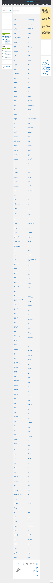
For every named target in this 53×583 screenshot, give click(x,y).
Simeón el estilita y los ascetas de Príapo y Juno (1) (33, 459)
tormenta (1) (29, 504)
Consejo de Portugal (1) (16, 236)
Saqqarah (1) (29, 423)
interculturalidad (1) (29, 33)
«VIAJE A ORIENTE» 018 (18, 564)
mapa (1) (28, 186)
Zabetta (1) (29, 552)
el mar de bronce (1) (16, 367)
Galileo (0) (15, 489)
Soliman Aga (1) (29, 468)
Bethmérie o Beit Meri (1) (16, 136)
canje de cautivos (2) (16, 172)
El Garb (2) (15, 354)
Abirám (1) (15, 33)
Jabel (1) (28, 42)
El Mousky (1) (15, 372)
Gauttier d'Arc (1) (16, 495)
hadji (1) (15, 516)
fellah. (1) (15, 449)
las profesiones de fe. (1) (30, 132)
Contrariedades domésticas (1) (17, 241)
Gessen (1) (15, 498)
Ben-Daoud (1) (15, 128)
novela (49, 70)
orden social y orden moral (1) (30, 319)
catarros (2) (15, 185)
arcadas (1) (15, 83)
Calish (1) (15, 167)
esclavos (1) (15, 425)
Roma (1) (28, 405)
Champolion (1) (15, 203)
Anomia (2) (15, 74)
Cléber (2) (15, 218)
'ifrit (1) (15, 19)
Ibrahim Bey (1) (15, 553)
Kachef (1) (29, 69)
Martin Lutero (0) (29, 194)
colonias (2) (15, 223)
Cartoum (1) (15, 181)
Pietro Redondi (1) (29, 359)
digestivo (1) (15, 282)
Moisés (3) (29, 250)
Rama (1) (28, 386)
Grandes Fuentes (32, 4)
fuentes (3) (15, 480)
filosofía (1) (15, 459)
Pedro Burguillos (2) (29, 342)
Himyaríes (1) (15, 530)
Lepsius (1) (29, 136)
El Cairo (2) (15, 331)
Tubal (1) (28, 516)
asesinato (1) (15, 91)
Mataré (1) (29, 199)
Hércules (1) (15, 526)
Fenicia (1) (15, 453)
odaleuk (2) (29, 310)
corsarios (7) (15, 245)
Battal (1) (15, 123)
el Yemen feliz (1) (16, 399)
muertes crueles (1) (29, 265)
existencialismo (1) (16, 439)
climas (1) (15, 219)
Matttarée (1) (29, 204)
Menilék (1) (29, 218)
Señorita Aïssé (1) (29, 449)
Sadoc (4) (29, 414)
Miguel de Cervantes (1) (30, 232)
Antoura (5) (15, 78)
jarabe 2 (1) (29, 46)
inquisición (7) (29, 29)
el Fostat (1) (15, 353)
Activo (7, 48)
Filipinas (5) (15, 458)
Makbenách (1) (29, 177)
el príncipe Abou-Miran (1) (16, 381)
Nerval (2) (29, 288)
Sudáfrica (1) (29, 476)
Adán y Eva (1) (15, 42)
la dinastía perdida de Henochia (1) (31, 105)
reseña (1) (29, 395)
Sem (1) (28, 441)
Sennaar (37, 574)
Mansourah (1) (29, 181)
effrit (36, 568)
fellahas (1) (15, 450)
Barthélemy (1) (15, 119)
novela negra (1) (29, 306)
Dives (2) (15, 290)
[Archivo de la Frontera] (5, 0)
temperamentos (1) (29, 490)
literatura (44, 69)
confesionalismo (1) (16, 228)
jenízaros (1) (29, 51)
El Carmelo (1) (15, 335)
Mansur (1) (29, 182)
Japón (48, 68)
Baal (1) (15, 100)
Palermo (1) (29, 332)
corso (46, 65)
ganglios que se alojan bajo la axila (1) (18, 494)
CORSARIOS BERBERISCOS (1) (17, 246)
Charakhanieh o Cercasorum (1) (17, 204)
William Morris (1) (29, 544)
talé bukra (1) (29, 480)
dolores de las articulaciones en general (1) (18, 299)
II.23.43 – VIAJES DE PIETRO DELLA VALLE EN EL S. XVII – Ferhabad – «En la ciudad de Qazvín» (46, 44)
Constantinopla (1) (16, 237)
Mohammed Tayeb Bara (7, 56)
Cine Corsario (22, 4)
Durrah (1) (15, 309)
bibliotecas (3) (15, 145)
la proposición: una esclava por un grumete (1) (32, 118)
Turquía (43, 74)
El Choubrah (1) (15, 340)
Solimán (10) (29, 467)
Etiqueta (21, 15)
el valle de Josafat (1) (16, 394)
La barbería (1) (29, 96)
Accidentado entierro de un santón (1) (18, 37)
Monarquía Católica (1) (30, 254)
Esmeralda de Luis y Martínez (23, 564)
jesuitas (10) (29, 55)
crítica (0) (15, 254)
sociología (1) (29, 462)
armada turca (44, 61)
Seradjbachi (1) (29, 450)
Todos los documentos (16, 11)
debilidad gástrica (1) (16, 272)
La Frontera (6, 4)
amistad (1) (15, 69)
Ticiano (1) (29, 494)
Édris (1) (15, 318)
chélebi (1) (15, 209)
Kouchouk (37, 572)
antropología (45, 60)
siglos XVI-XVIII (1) (29, 458)
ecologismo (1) (15, 313)
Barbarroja (46, 62)
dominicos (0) (15, 300)
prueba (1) (29, 377)
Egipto (43, 65)
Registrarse (31, 1)
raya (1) (28, 387)
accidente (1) (15, 38)
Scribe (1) (29, 431)
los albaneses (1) (29, 150)
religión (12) (29, 391)
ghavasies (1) (15, 499)
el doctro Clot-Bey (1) (16, 345)
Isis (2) (28, 37)
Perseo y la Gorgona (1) (30, 350)
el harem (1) (15, 358)
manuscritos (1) (29, 185)
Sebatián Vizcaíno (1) (30, 432)
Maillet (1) (29, 176)
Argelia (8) (15, 87)
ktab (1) (28, 92)
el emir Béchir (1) (16, 349)
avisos (48, 61)
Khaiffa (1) (29, 78)
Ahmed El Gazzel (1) (16, 51)
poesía (48, 71)
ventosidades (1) (29, 534)
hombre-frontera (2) (16, 544)
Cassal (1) (15, 182)
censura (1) (15, 195)
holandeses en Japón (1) (16, 543)
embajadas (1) (15, 407)
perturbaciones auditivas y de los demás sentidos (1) (33, 351)
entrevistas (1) (15, 417)
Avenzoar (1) (15, 96)
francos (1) (15, 471)
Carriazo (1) (15, 176)
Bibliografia (18, 4)
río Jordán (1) (29, 400)
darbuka (37, 567)
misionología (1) (29, 236)
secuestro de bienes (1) (30, 436)
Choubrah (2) (15, 212)
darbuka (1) (15, 268)
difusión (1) (15, 281)
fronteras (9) (15, 477)
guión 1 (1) (15, 512)
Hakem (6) (15, 517)
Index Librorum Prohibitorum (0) (31, 20)
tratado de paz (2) (29, 512)
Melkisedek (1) (29, 210)
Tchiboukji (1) (29, 486)
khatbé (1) (29, 83)
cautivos (48, 62)
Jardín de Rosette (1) (30, 47)
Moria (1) (28, 261)
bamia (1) (15, 109)
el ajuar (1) (15, 322)
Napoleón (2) (29, 278)
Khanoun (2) (29, 82)
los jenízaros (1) (29, 159)
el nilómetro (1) (15, 376)
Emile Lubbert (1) (16, 408)
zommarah (37, 576)
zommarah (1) (29, 557)
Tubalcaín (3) (29, 517)
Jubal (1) (28, 64)
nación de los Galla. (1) (30, 274)
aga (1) (15, 46)
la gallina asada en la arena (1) (31, 110)
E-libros (38, 4)
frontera (48, 67)
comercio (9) (15, 227)
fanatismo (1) (15, 443)
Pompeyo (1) (29, 364)
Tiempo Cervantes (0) (30, 495)
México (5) (29, 227)
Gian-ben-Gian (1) (16, 503)
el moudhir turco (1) (16, 371)
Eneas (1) (15, 412)
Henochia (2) (15, 525)
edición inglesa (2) (16, 317)
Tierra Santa (45, 73)
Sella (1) (28, 440)
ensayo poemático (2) (16, 416)
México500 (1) (29, 228)
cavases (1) (15, 191)
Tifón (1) (28, 498)
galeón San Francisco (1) (16, 486)
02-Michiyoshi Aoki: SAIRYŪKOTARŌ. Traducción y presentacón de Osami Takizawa (46, 47)
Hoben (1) (15, 539)
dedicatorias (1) (15, 273)
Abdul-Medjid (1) (15, 29)
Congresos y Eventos (42, 4)
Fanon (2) (15, 444)
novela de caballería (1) (30, 305)
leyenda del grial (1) (29, 137)
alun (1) (15, 65)
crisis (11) (15, 250)
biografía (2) (15, 146)
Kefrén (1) (29, 74)
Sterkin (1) (29, 472)
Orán (44, 71)
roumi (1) (28, 409)
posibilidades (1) (29, 368)
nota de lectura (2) (29, 296)
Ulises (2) (28, 525)
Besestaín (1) (15, 132)
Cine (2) (15, 213)
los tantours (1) (29, 164)
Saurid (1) (29, 427)
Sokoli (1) (28, 463)
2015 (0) (15, 24)
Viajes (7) (28, 535)
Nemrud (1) (29, 287)
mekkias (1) (29, 209)
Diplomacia (48, 65)
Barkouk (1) (15, 118)
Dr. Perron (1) (15, 304)
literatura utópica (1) (30, 146)
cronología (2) (15, 255)
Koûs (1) (28, 91)
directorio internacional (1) (16, 286)
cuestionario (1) (15, 259)
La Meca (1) (29, 114)
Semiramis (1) (29, 445)
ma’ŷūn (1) (29, 168)
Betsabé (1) (15, 137)
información (45, 68)
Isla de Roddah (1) (29, 38)
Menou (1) (29, 219)
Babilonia (43, 62)
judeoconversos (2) (29, 65)
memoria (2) (29, 214)
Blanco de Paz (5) (16, 150)
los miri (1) (29, 163)
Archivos (15, 4)
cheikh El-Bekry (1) (16, 208)
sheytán (37, 575)
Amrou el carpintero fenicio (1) (17, 73)
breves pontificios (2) (16, 159)
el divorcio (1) (15, 344)
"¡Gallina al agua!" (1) (16, 20)
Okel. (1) (28, 314)
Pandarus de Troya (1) (30, 333)
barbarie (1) (15, 114)
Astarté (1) (15, 92)
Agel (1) (15, 47)
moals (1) (28, 246)
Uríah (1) (28, 530)
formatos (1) (15, 463)
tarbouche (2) (29, 485)
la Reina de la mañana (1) (30, 119)
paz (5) (28, 341)
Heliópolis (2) (15, 521)
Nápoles (43, 71)
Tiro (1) (28, 499)
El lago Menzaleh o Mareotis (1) (17, 363)
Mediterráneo (48, 69)
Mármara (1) (29, 191)
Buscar (19, 15)
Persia (47, 71)
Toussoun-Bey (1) (29, 507)
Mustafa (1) (29, 270)
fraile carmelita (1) (16, 467)
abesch (37, 563)
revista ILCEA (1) (29, 396)
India (43, 68)
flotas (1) (15, 462)
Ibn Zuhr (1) (15, 552)
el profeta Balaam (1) (16, 385)
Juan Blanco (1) (29, 60)
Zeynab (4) (29, 553)
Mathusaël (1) (29, 203)
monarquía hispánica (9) (30, 255)
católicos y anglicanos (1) (16, 186)
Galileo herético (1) (16, 490)
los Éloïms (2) (29, 155)
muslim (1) (29, 269)
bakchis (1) (15, 105)
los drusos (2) (29, 154)
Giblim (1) (15, 504)
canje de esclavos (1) (16, 173)
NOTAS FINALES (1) (30, 301)
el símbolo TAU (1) (16, 389)
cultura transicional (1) (16, 263)
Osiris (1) (28, 323)
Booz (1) (15, 155)
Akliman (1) (15, 55)
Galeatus (35, 4)
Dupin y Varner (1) (16, 308)
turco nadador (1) (29, 521)
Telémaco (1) (29, 489)
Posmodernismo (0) (29, 369)
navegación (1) (29, 283)
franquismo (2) (15, 472)
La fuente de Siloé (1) (30, 109)
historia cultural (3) (16, 535)
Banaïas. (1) (15, 110)
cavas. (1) (15, 190)
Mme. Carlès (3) (29, 241)
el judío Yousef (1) (16, 362)
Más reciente (4, 48)
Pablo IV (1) (29, 328)
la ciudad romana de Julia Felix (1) (31, 101)
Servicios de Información (46, 72)
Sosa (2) (28, 471)
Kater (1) (28, 73)
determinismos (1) (16, 277)
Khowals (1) (29, 87)
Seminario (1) (29, 444)
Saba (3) (28, 413)
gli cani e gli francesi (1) (16, 507)
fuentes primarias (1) (16, 481)
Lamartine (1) (29, 123)
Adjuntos (17, 15)
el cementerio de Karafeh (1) (17, 336)
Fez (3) (15, 454)
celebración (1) (15, 194)
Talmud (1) (29, 481)
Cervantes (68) (15, 199)
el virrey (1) (15, 398)
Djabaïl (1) (15, 291)
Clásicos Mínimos (26, 4)
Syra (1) (28, 477)
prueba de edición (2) (30, 378)
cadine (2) (15, 163)
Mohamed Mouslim (7, 50)
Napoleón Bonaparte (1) (30, 279)
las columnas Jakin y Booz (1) (30, 127)
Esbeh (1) (15, 421)
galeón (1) (15, 485)
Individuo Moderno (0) (30, 24)
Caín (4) (15, 164)
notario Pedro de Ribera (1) (30, 297)
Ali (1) (14, 60)
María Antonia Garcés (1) (30, 190)
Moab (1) (28, 245)
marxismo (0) (29, 195)
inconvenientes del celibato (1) (31, 19)
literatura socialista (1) (30, 145)
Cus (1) (15, 264)
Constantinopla (44, 63)
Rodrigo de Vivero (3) (30, 404)
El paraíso (47, 4)
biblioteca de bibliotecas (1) (17, 141)
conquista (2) (15, 232)
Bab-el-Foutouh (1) (16, 101)
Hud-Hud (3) (15, 548)
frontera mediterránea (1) (16, 476)
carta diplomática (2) (16, 177)
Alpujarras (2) (15, 64)
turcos (48, 73)
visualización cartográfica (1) (30, 539)
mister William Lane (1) (30, 237)
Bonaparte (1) (15, 154)
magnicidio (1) (29, 173)
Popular (9, 48)
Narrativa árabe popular (45, 70)
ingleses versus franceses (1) (30, 28)
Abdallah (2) (15, 28)
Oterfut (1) (29, 324)
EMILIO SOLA (45, 66)
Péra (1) (28, 346)
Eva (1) (15, 434)
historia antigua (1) (16, 534)
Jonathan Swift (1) (29, 56)
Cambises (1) (15, 168)
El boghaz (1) (15, 327)
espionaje (44, 67)
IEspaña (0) (15, 557)
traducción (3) (29, 508)
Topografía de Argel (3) (30, 503)
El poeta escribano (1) (16, 380)
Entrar (28, 1)
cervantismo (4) (15, 200)
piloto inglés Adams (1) (30, 360)
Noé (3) (28, 292)
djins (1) (15, 295)
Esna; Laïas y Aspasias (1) (16, 426)
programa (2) (29, 373)
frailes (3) (15, 468)
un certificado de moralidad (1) (30, 526)
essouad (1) (15, 430)
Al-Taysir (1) (15, 56)
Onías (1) (28, 315)
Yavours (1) (29, 548)
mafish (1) (29, 172)
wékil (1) (28, 543)
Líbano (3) (29, 141)
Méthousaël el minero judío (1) (30, 223)
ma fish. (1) (29, 167)
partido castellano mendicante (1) (31, 337)
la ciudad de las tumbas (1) (30, 100)
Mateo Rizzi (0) (29, 200)
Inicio (3, 4)
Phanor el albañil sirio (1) (30, 355)
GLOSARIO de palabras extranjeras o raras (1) (18, 508)
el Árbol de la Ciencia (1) (16, 326)
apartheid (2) (15, 82)
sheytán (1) (29, 454)
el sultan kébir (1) (16, 390)
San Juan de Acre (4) (30, 422)
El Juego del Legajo (10, 4)
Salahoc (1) (29, 418)
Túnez (45, 74)
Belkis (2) (15, 127)
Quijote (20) (29, 382)
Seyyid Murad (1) (29, 453)
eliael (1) (15, 403)
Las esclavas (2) (29, 128)
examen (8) (15, 435)
